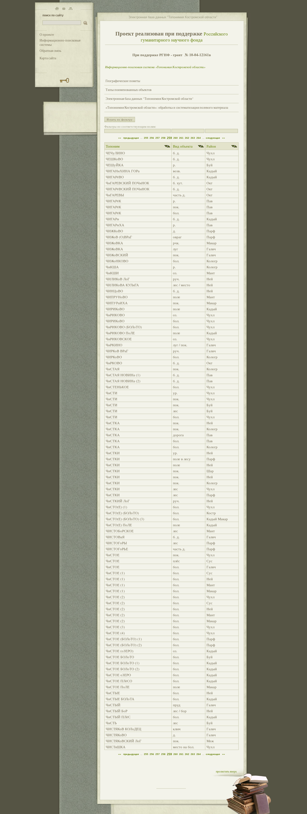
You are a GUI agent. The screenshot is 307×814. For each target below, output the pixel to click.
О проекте (47, 34)
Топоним (113, 146)
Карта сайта (48, 58)
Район (211, 146)
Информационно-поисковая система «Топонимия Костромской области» (155, 67)
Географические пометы (123, 81)
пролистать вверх (226, 771)
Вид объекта (183, 146)
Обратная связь (50, 50)
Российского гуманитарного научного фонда (184, 37)
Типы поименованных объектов (129, 90)
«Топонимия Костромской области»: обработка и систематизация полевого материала (167, 107)
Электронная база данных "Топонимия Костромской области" (150, 98)
